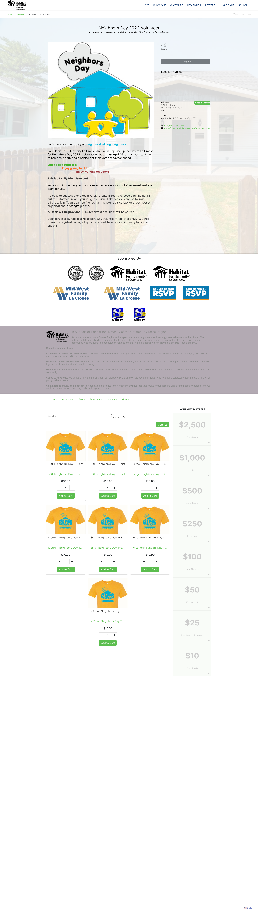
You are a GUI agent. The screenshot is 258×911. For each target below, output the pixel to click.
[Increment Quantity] (72, 488)
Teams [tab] (82, 399)
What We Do (176, 5)
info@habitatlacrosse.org (176, 125)
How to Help (194, 5)
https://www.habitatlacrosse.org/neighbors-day (186, 128)
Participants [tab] (96, 399)
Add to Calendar (203, 103)
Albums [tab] (125, 399)
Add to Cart (66, 495)
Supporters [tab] (111, 399)
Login (245, 5)
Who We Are (159, 5)
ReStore (210, 5)
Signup (230, 5)
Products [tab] (53, 399)
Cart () (162, 424)
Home (146, 5)
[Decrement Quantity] (59, 488)
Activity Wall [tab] (68, 399)
